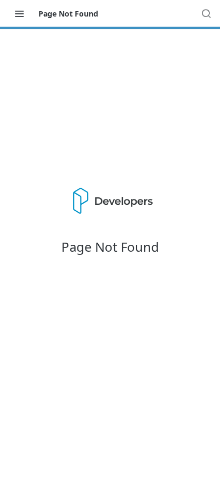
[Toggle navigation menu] (19, 13)
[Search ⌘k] (206, 13)
